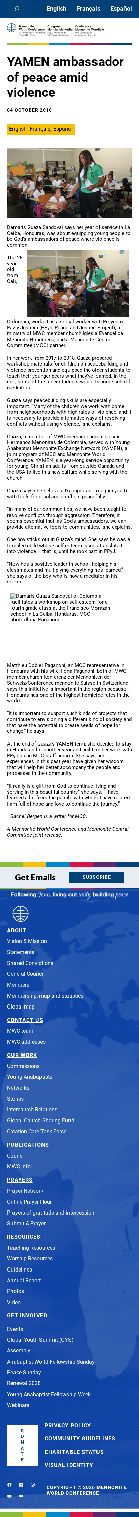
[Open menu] (128, 34)
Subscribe (97, 877)
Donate (22, 1445)
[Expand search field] (17, 9)
